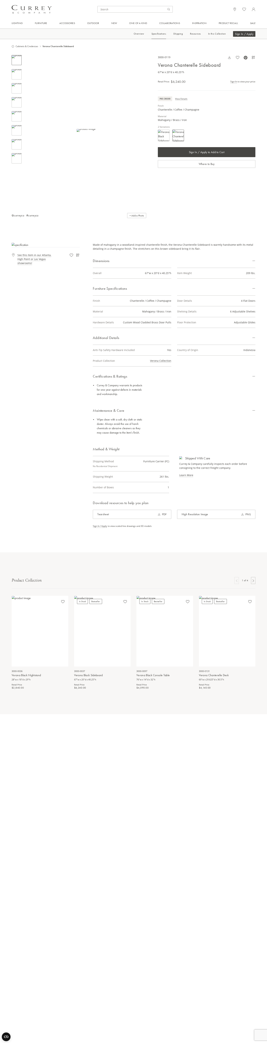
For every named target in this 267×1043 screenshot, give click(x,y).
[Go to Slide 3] (17, 88)
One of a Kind (138, 23)
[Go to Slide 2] (17, 74)
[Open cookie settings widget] (6, 1036)
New (114, 23)
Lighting (17, 23)
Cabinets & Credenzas (27, 46)
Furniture (41, 23)
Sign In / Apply (244, 34)
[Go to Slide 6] (17, 130)
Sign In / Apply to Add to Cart (206, 152)
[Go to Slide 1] (17, 60)
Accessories (67, 23)
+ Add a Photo (137, 215)
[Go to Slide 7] (17, 144)
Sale (252, 23)
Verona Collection (160, 360)
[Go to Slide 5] (17, 116)
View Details (181, 98)
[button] (86, 130)
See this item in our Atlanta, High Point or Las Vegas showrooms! (34, 259)
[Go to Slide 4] (17, 102)
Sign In (233, 81)
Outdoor (93, 23)
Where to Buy (207, 164)
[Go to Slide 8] (17, 158)
